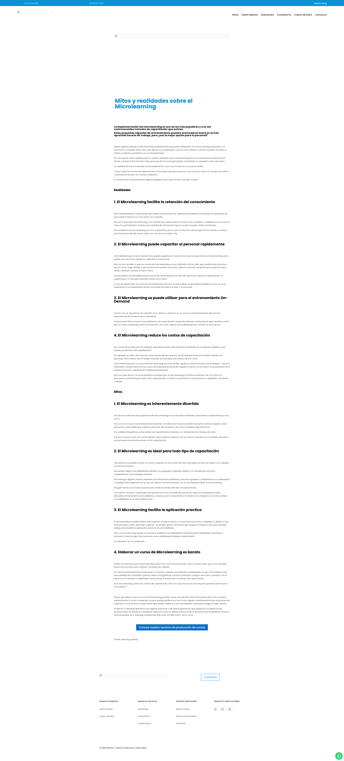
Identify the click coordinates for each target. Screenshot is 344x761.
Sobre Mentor (249, 14)
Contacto (321, 14)
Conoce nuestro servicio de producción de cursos (172, 627)
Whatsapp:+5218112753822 (339, 756)
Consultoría (284, 14)
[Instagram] (231, 709)
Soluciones (267, 14)
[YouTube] (224, 709)
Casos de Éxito (303, 14)
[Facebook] (217, 709)
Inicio (235, 14)
